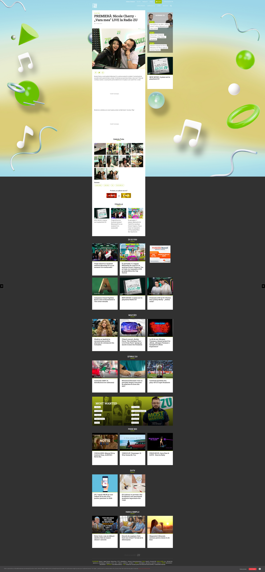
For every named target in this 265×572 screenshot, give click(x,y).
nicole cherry (98, 185)
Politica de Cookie (243, 569)
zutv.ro (112, 563)
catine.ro (120, 563)
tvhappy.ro (108, 563)
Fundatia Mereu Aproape (159, 564)
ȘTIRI (158, 6)
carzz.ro (159, 563)
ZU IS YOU (97, 13)
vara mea (106, 185)
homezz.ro (153, 563)
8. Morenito (135, 419)
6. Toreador (135, 415)
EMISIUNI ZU (151, 6)
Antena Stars (114, 561)
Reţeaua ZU (145, 1)
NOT (127, 195)
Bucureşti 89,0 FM (168, 1)
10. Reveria (135, 423)
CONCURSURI (141, 6)
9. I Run (97, 423)
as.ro (116, 563)
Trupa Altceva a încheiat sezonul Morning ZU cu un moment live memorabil (116, 224)
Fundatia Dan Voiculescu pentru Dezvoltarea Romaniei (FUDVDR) (140, 564)
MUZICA (165, 6)
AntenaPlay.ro (124, 561)
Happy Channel (106, 561)
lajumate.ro (148, 563)
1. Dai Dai (97, 407)
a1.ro (165, 561)
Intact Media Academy (117, 564)
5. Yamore (98, 415)
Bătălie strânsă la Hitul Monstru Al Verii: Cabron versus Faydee (158, 48)
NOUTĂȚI (132, 315)
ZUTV (118, 561)
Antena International (136, 561)
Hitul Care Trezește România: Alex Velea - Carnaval (158, 37)
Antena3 (130, 561)
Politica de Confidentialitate (144, 568)
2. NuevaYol (135, 407)
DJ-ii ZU (138, 1)
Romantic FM (153, 561)
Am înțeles (253, 569)
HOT (112, 195)
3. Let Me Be (98, 411)
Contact (151, 1)
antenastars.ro (102, 563)
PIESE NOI (132, 429)
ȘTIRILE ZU (132, 356)
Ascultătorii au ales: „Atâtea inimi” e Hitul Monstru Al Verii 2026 (159, 26)
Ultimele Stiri (169, 561)
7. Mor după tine (99, 419)
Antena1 (101, 561)
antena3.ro (125, 563)
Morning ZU (160, 15)
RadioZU (147, 561)
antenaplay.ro (142, 563)
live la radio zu (119, 185)
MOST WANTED (106, 403)
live (112, 185)
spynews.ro (95, 563)
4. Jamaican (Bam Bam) (139, 411)
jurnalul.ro (131, 563)
